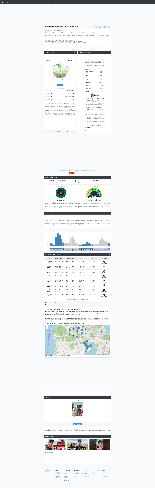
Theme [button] (148, 2)
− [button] (46, 328)
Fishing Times (118, 2)
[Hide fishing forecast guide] (109, 30)
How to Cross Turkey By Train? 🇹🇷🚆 (96, 450)
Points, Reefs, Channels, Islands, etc (79, 323)
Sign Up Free (60, 85)
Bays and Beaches (49, 323)
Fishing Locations (58, 472)
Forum (133, 2)
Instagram (76, 473)
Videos (129, 2)
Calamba (69, 32)
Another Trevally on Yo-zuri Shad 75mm (109, 400)
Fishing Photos (57, 476)
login (49, 461)
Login (143, 2)
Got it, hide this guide (105, 44)
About (103, 473)
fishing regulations (103, 318)
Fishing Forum (57, 474)
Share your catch (78, 424)
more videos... (107, 454)
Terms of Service (105, 474)
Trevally (45, 400)
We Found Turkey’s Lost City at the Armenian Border (77, 450)
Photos (124, 2)
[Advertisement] (77, 14)
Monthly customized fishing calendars (53, 302)
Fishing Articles (58, 477)
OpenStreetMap (103, 354)
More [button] (138, 2)
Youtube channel (96, 429)
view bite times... (79, 36)
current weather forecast (63, 110)
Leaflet (99, 354)
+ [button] (46, 326)
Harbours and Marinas (59, 323)
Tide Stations (57, 473)
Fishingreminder (8, 2)
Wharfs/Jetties (67, 323)
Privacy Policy (104, 476)
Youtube (76, 474)
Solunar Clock (85, 474)
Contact (103, 472)
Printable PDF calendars (51, 304)
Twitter (76, 476)
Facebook (77, 472)
